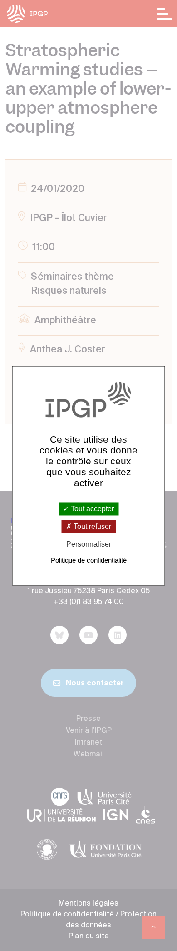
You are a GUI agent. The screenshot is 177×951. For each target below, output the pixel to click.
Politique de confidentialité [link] (89, 560)
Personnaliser (88, 544)
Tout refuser (91, 527)
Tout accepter (91, 509)
